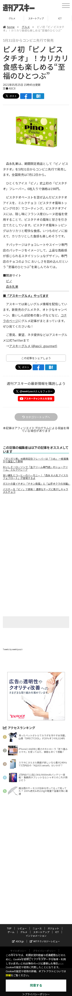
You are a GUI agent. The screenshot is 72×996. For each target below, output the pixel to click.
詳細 (8, 975)
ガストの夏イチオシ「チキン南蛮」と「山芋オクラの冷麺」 (36, 483)
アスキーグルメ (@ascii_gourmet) (33, 346)
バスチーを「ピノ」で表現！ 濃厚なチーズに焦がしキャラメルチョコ (35, 490)
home (11, 27)
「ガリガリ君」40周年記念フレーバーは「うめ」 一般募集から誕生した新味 (36, 460)
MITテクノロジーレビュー (46, 941)
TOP (9, 928)
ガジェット (53, 928)
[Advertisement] (36, 529)
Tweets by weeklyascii (12, 649)
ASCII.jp (20, 941)
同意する (36, 985)
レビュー (22, 928)
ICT (36, 18)
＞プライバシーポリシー (36, 994)
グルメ (26, 27)
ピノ (9, 281)
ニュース (37, 928)
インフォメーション (36, 935)
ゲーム (10, 932)
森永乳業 (12, 286)
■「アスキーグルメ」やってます (26, 295)
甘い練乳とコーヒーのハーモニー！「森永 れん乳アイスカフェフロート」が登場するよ (35, 476)
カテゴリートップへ (38, 417)
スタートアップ (12, 18)
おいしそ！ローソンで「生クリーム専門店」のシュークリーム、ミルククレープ (35, 468)
